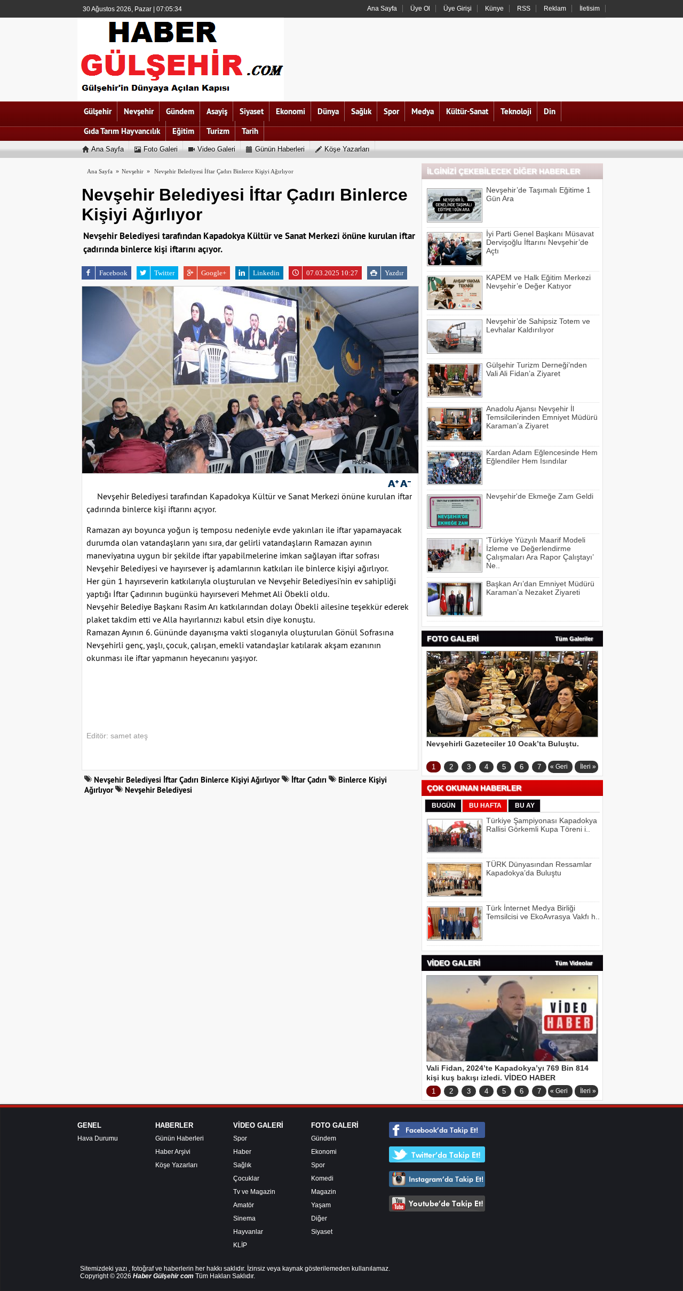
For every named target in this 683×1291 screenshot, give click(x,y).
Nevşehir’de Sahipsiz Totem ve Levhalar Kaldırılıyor (538, 325)
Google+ (213, 273)
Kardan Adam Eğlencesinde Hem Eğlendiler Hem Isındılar (542, 456)
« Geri (559, 766)
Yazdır (394, 273)
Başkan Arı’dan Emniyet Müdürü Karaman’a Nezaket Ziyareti (540, 587)
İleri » (588, 766)
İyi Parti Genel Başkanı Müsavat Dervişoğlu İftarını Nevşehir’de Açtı (540, 242)
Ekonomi (324, 1151)
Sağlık (242, 1165)
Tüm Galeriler (574, 638)
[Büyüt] (393, 483)
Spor (240, 1138)
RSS (523, 8)
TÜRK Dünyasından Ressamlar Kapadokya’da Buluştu (539, 868)
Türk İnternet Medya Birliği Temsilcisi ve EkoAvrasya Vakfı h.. (543, 912)
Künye (494, 8)
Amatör (243, 1205)
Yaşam (321, 1205)
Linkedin (266, 273)
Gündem (323, 1138)
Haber (242, 1151)
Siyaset (321, 1232)
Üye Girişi (457, 8)
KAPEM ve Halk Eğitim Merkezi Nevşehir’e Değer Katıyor (538, 281)
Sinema (244, 1218)
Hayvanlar (248, 1232)
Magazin (323, 1192)
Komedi (322, 1178)
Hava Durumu (97, 1138)
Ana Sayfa (382, 8)
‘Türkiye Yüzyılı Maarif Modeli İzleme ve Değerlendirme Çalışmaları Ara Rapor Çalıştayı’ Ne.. (539, 553)
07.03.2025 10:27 (332, 273)
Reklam (555, 8)
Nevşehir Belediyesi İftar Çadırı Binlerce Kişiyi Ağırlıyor (223, 171)
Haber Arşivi (172, 1151)
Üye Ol (420, 8)
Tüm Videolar (573, 963)
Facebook (113, 273)
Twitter (164, 273)
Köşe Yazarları (176, 1165)
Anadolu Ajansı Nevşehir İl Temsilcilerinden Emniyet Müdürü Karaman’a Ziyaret (542, 417)
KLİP (240, 1245)
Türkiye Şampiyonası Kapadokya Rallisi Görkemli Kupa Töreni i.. (541, 824)
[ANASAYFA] (180, 59)
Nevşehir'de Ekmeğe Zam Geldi (539, 496)
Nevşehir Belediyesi (157, 790)
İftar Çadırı (308, 780)
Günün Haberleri (179, 1138)
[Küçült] (405, 483)
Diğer (319, 1218)
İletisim (589, 8)
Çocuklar (246, 1178)
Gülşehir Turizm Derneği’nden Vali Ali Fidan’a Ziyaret (536, 369)
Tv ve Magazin (254, 1192)
